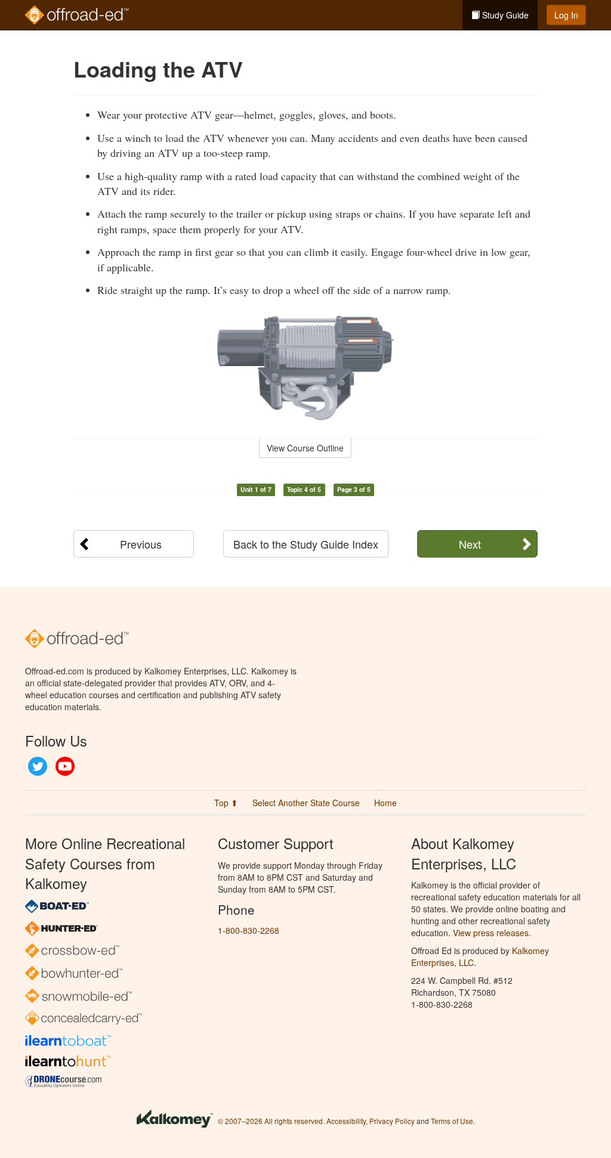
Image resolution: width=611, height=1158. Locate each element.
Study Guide (504, 15)
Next (470, 544)
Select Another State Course (306, 803)
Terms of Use (452, 1121)
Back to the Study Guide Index (305, 544)
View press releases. (492, 933)
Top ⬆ (226, 803)
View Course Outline (305, 448)
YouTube (65, 766)
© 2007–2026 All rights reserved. (271, 1121)
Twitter (37, 766)
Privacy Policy (392, 1121)
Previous (141, 544)
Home (385, 803)
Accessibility (346, 1121)
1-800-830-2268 (248, 930)
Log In (566, 15)
